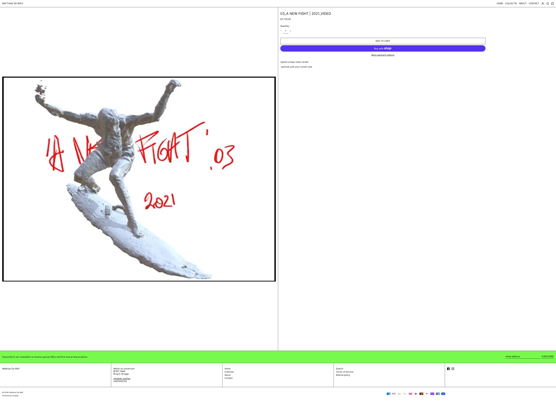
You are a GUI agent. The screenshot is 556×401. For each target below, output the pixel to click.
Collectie (229, 371)
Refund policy (343, 375)
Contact (229, 378)
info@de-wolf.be (121, 378)
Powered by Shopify (10, 395)
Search (339, 368)
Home (228, 368)
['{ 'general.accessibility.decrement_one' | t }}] (281, 31)
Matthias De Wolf (12, 3)
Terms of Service (344, 371)
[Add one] (290, 31)
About (228, 375)
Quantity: (284, 26)
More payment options (382, 55)
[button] (552, 3)
